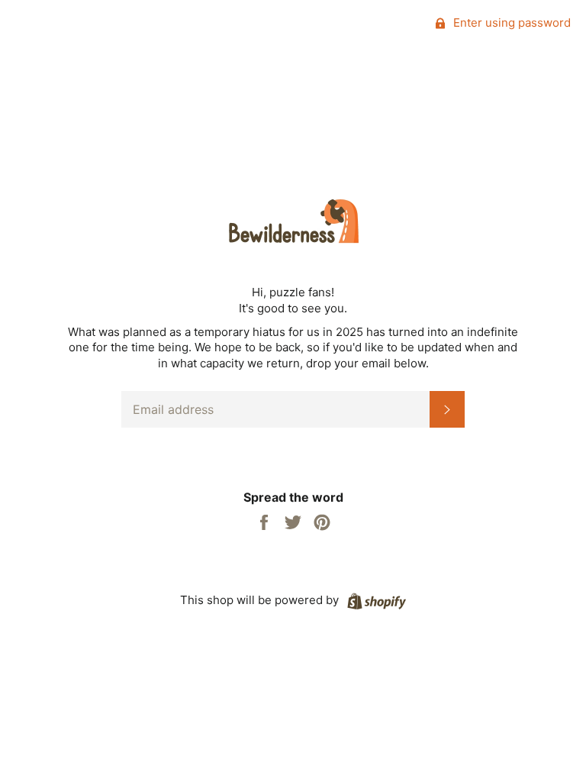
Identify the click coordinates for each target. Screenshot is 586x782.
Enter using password (510, 22)
